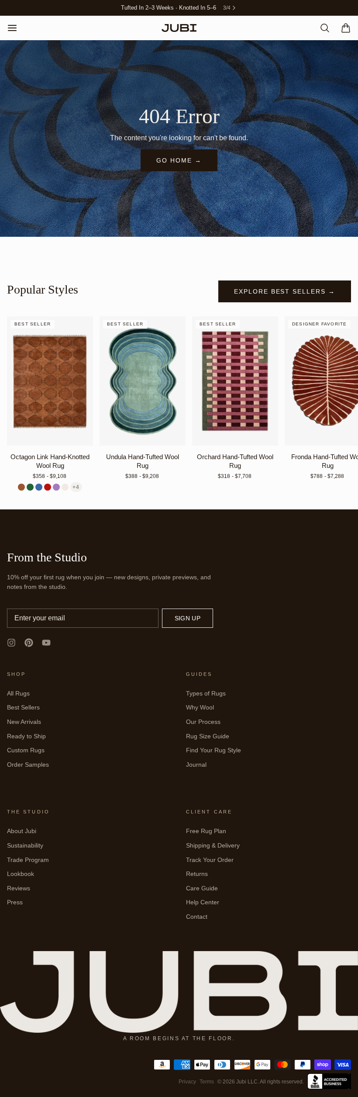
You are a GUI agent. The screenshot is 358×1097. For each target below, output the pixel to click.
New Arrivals (24, 721)
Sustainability (25, 845)
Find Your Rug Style (213, 750)
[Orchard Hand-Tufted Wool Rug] (235, 381)
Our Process (203, 721)
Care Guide (202, 888)
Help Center (202, 902)
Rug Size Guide (207, 736)
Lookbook (20, 873)
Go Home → (179, 160)
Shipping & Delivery (213, 845)
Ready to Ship (26, 736)
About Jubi (21, 830)
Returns (197, 873)
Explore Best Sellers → (284, 291)
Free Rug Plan (206, 830)
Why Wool (200, 707)
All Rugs (18, 693)
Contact (196, 916)
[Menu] (15, 28)
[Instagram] (11, 642)
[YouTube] (46, 642)
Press (15, 902)
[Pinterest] (28, 642)
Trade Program (28, 859)
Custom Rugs (26, 750)
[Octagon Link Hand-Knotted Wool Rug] (50, 381)
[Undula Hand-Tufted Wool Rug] (143, 381)
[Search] (321, 28)
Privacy (187, 1082)
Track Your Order (210, 859)
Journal (196, 764)
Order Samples (28, 764)
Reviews (18, 888)
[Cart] (342, 28)
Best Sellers (23, 707)
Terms (207, 1082)
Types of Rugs (206, 693)
